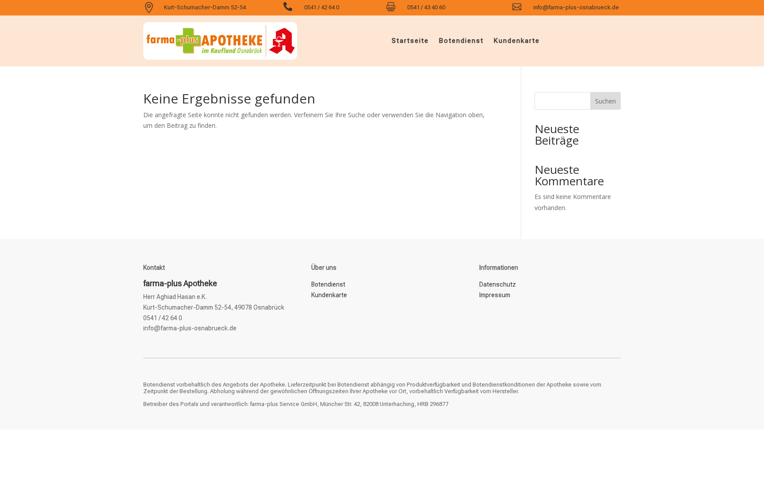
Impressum (494, 295)
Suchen (605, 101)
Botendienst (461, 41)
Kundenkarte (516, 41)
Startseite (410, 41)
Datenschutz (497, 284)
